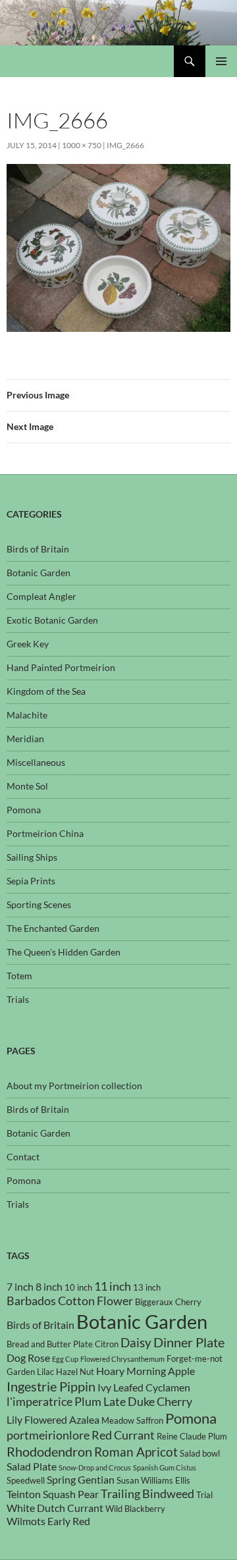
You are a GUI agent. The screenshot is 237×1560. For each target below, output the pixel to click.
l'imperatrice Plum (54, 1402)
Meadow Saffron (132, 1420)
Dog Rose (28, 1358)
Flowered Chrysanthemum (122, 1359)
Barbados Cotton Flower (70, 1301)
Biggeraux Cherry (168, 1302)
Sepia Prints (31, 880)
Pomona (24, 809)
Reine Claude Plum (192, 1436)
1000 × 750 (81, 145)
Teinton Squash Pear (53, 1494)
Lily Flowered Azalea (53, 1420)
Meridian (25, 738)
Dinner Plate (188, 1342)
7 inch (20, 1287)
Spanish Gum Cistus (164, 1467)
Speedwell (26, 1480)
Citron (106, 1344)
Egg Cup (65, 1359)
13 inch (147, 1287)
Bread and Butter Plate (50, 1344)
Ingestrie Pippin (51, 1386)
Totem (19, 975)
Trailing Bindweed (147, 1494)
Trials (18, 999)
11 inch (112, 1286)
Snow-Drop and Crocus (95, 1467)
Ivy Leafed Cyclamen (143, 1387)
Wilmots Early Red (48, 1521)
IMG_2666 (125, 145)
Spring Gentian (81, 1480)
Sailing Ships (32, 857)
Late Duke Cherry (147, 1402)
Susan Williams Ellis (153, 1480)
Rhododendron (49, 1451)
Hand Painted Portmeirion (61, 667)
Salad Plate (32, 1466)
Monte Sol (27, 786)
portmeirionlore (48, 1435)
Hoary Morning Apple (145, 1371)
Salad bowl (200, 1453)
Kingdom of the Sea (46, 691)
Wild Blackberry (135, 1508)
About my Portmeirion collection (74, 1085)
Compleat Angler (41, 596)
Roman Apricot (136, 1451)
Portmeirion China (45, 833)
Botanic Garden (38, 572)
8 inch (49, 1287)
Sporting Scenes (39, 904)
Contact (23, 1156)
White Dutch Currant (55, 1508)
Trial (204, 1495)
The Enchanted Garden (53, 928)
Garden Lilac (30, 1371)
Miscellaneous (36, 762)
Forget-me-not (195, 1358)
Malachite (27, 714)
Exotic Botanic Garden (52, 620)
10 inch (78, 1287)
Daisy (135, 1342)
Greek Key (28, 643)
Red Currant (123, 1435)
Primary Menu (221, 61)
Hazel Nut (75, 1371)
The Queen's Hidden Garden (63, 951)
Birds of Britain (38, 548)
